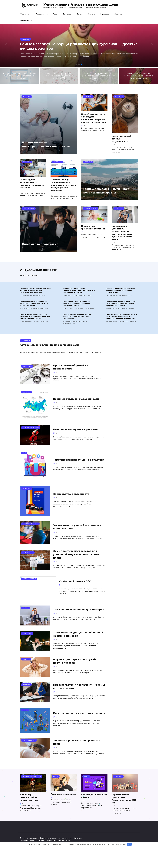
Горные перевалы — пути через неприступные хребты (106, 190)
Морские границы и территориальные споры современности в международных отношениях (63, 184)
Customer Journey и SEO (75, 581)
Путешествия (42, 14)
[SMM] (35, 479)
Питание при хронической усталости (93, 227)
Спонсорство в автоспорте (71, 494)
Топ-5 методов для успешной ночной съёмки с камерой (78, 634)
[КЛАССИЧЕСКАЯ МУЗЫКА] (35, 444)
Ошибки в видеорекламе (40, 244)
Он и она (91, 14)
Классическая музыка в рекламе (75, 429)
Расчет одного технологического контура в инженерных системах (32, 183)
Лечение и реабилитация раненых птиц (76, 742)
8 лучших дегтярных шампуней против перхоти (74, 661)
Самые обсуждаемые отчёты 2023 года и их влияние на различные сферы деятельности (121, 303)
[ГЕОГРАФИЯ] (35, 418)
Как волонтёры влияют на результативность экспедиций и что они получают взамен (79, 290)
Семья (79, 14)
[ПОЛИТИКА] (35, 701)
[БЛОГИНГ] (35, 624)
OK (129, 844)
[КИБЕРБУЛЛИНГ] (35, 569)
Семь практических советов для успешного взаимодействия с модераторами (77, 316)
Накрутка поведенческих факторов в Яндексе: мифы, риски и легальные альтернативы (35, 290)
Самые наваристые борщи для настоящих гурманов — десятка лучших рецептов (34, 303)
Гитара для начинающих (63, 794)
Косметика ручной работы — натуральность (121, 138)
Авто (55, 14)
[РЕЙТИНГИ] (35, 676)
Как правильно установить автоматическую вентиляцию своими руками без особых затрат (122, 232)
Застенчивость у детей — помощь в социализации (77, 527)
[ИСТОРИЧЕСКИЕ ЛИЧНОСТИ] (33, 790)
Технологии (25, 14)
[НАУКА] (35, 731)
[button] (76, 64)
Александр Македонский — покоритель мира (29, 797)
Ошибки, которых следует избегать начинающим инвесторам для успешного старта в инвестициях (121, 316)
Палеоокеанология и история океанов (79, 713)
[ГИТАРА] (64, 790)
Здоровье (104, 14)
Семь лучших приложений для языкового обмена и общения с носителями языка (76, 303)
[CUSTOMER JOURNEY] (38, 599)
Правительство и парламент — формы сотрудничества (79, 686)
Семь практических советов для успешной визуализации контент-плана (76, 554)
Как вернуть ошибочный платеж (94, 796)
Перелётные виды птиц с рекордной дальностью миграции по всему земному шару (93, 118)
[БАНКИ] (94, 790)
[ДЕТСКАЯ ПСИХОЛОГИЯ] (35, 543)
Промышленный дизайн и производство (70, 367)
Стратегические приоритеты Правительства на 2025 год (124, 799)
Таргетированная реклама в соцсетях (78, 459)
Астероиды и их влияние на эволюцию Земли (50, 344)
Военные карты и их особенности (76, 398)
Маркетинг (25, 20)
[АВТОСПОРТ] (35, 515)
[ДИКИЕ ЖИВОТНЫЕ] (35, 757)
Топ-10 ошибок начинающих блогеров (78, 609)
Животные (119, 14)
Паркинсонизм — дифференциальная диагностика (46, 144)
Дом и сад (67, 14)
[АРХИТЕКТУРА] (35, 383)
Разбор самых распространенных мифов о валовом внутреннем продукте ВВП (120, 290)
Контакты (66, 840)
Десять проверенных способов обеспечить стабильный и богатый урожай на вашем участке (35, 316)
